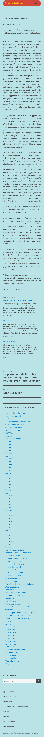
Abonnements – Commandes (15, 707)
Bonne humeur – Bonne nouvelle (18, 422)
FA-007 (8, 459)
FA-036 (8, 541)
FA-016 (8, 484)
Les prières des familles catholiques (19, 584)
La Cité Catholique (12, 556)
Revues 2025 (10, 647)
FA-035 (8, 538)
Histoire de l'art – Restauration (18, 553)
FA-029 (8, 521)
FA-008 (8, 462)
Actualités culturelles (13, 416)
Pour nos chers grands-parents (18, 615)
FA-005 (8, 453)
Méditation (10, 590)
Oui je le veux (10, 601)
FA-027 (8, 516)
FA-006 (8, 456)
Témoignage (10, 655)
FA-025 (8, 510)
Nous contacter (9, 727)
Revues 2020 (10, 632)
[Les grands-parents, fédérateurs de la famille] (21, 308)
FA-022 (8, 501)
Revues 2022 (10, 638)
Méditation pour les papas (16, 593)
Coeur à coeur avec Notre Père (17, 425)
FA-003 (8, 447)
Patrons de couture (13, 604)
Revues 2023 (10, 641)
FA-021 (8, 499)
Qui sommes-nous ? (11, 692)
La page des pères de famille (16, 558)
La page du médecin (13, 561)
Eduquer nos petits (13, 439)
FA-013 (8, 476)
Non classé (9, 598)
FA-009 (8, 464)
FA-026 (8, 513)
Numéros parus (9, 697)
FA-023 (8, 504)
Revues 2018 (10, 627)
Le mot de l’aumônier (14, 573)
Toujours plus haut (13, 658)
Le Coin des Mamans (13, 570)
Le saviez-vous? (11, 581)
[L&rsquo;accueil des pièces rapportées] (21, 329)
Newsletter (7, 702)
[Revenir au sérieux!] (21, 349)
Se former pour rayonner (15, 650)
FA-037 (8, 544)
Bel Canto (9, 419)
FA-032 (8, 530)
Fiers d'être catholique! (14, 550)
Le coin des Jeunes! (13, 567)
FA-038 (8, 547)
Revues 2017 (10, 624)
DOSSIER (9, 433)
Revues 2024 (10, 644)
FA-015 (8, 482)
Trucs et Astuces (12, 661)
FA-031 (8, 527)
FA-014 (8, 479)
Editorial (8, 436)
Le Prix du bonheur (13, 576)
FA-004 (8, 450)
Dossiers (6, 712)
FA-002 (8, 444)
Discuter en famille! (13, 430)
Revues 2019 (10, 630)
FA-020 (8, 496)
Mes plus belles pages (14, 595)
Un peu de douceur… (13, 664)
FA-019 (8, 493)
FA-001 (8, 442)
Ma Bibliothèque (12, 587)
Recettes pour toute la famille (17, 618)
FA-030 (8, 524)
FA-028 (8, 519)
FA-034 (8, 536)
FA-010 (8, 467)
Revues (8, 621)
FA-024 (8, 507)
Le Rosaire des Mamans (14, 578)
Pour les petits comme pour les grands (20, 613)
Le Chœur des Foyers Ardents (17, 564)
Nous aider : (8, 717)
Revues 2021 (10, 635)
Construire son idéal (13, 427)
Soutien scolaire (11, 652)
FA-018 (8, 490)
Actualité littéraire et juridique (17, 413)
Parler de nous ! (9, 722)
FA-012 (8, 473)
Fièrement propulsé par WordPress (26, 733)
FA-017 (8, 487)
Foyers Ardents (13, 3)
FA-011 (8, 470)
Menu (36, 3)
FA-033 (8, 533)
